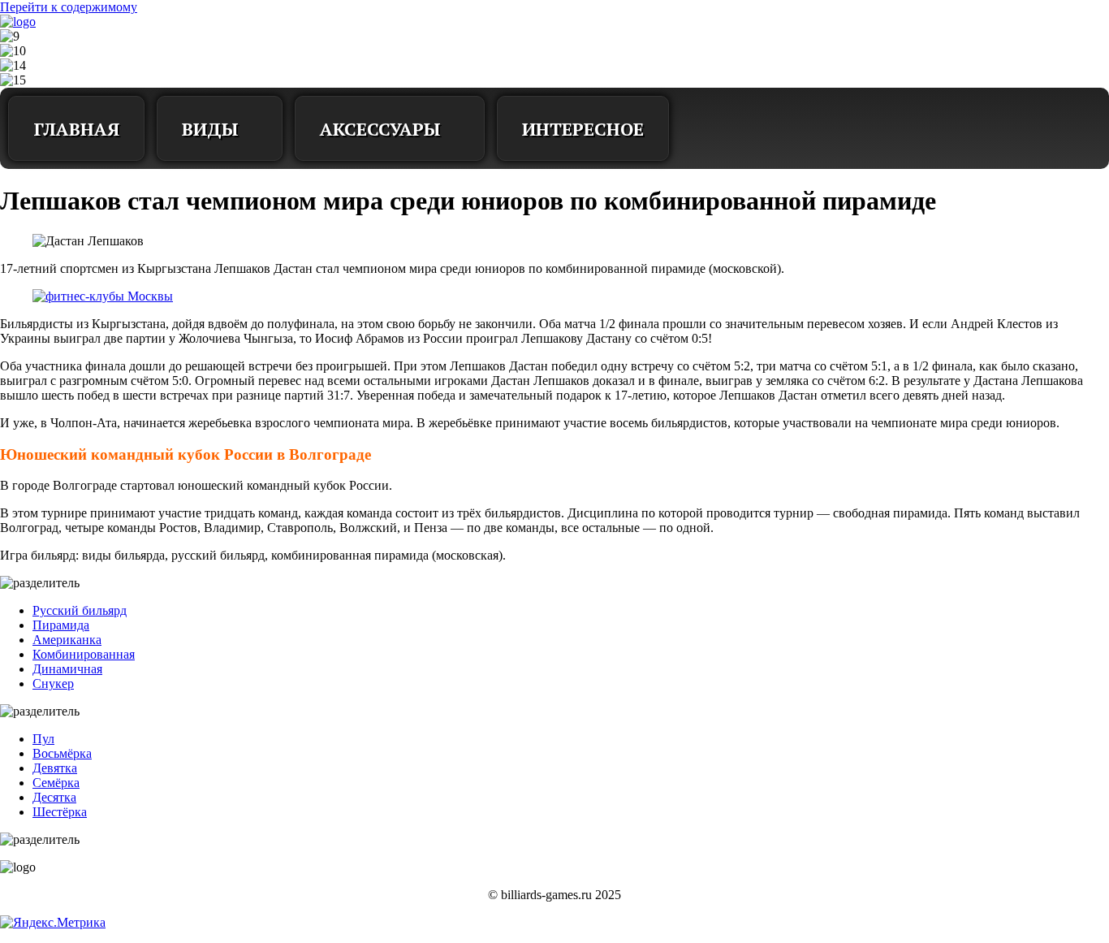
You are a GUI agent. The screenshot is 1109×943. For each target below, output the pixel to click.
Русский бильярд (79, 610)
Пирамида (60, 625)
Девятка (54, 768)
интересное (583, 129)
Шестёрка (59, 812)
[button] (705, 128)
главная (76, 129)
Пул (43, 739)
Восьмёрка (62, 753)
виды (210, 129)
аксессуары (380, 129)
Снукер (53, 683)
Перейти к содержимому (68, 7)
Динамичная (67, 669)
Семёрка (56, 782)
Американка (66, 640)
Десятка (54, 797)
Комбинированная (83, 654)
